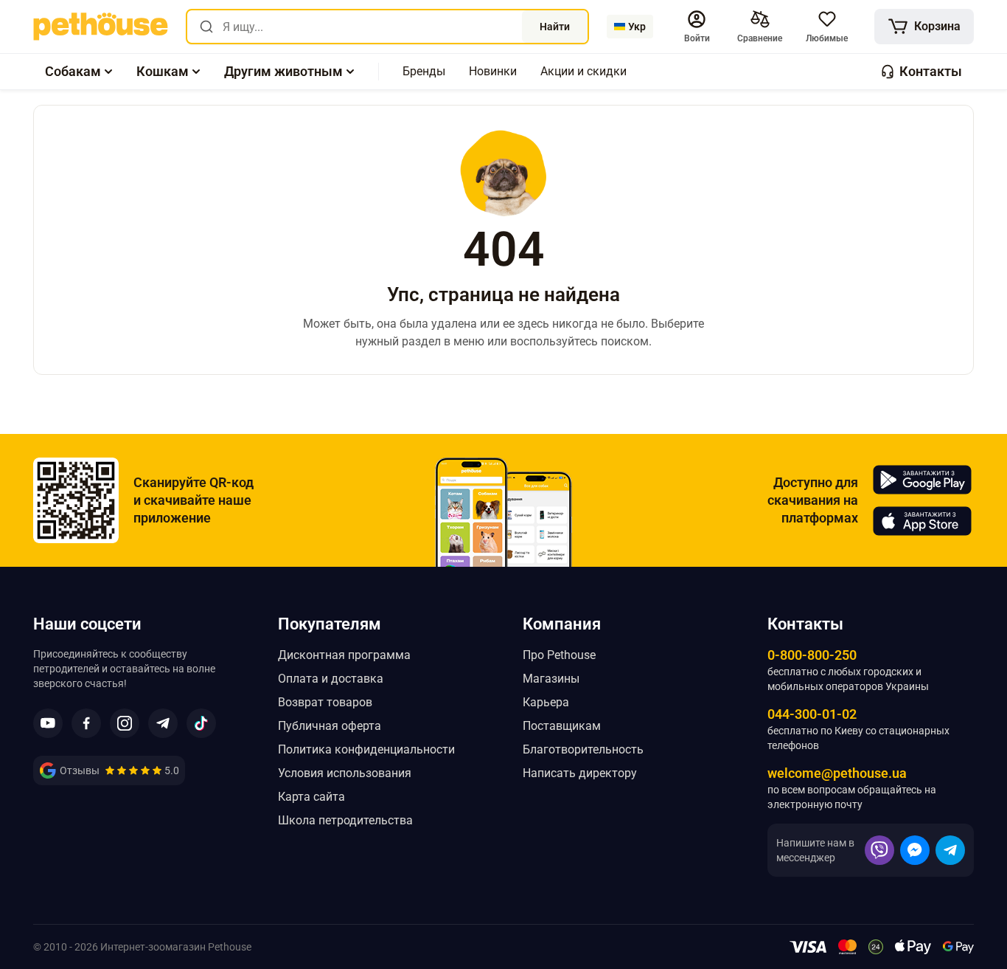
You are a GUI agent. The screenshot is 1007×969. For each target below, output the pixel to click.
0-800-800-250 (812, 655)
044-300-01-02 (812, 714)
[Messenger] (915, 850)
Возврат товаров (325, 702)
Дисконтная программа (344, 655)
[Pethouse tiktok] (201, 723)
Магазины (551, 679)
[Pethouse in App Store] (922, 521)
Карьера (546, 702)
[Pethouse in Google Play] (922, 479)
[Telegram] (950, 850)
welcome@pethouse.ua (837, 773)
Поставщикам (562, 726)
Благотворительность (583, 749)
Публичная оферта (329, 726)
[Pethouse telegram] (163, 723)
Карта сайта (311, 797)
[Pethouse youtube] (48, 723)
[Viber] (879, 850)
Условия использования (344, 773)
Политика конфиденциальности (366, 749)
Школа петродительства (345, 820)
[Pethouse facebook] (86, 723)
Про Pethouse (559, 655)
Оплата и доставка (330, 679)
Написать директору (580, 773)
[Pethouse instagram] (124, 723)
